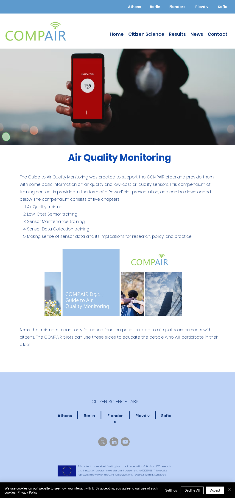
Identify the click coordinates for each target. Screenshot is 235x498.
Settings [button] (171, 490)
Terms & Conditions (155, 474)
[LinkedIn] (113, 441)
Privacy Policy (27, 492)
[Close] (229, 490)
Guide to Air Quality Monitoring (58, 177)
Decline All (192, 490)
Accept (215, 490)
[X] (102, 441)
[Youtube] (125, 441)
